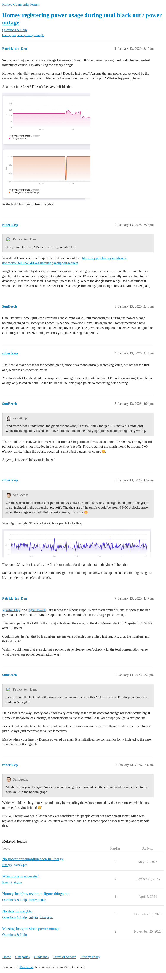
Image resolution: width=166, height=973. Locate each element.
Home (6, 957)
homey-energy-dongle (30, 35)
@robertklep (11, 610)
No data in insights (17, 911)
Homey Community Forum (20, 4)
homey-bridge (37, 899)
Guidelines (41, 957)
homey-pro (9, 35)
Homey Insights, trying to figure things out (36, 893)
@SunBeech (37, 610)
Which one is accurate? (20, 876)
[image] (46, 146)
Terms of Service (64, 957)
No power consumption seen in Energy (32, 859)
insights (33, 917)
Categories (22, 957)
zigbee (18, 882)
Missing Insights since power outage (30, 929)
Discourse (26, 967)
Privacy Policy (90, 957)
